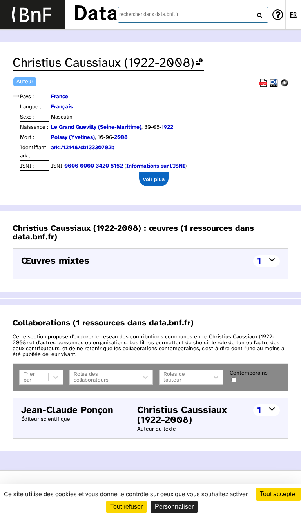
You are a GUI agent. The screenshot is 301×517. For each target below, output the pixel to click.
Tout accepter (278, 494)
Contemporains (249, 373)
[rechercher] (259, 14)
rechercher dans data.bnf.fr (148, 14)
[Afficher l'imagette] (16, 96)
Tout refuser (126, 506)
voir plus (154, 179)
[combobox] (193, 15)
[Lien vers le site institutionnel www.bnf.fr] (32, 14)
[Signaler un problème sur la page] (199, 63)
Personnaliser (174, 506)
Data (95, 15)
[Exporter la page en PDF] (263, 85)
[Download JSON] (284, 85)
